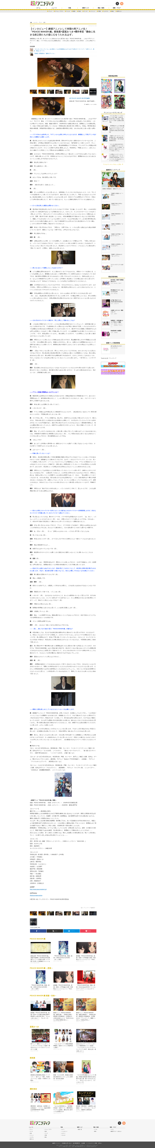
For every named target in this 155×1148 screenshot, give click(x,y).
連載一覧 (80, 1129)
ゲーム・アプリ (59, 11)
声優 (99, 11)
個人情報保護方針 (76, 1143)
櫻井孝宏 (33, 1089)
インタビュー (64, 1131)
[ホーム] (31, 22)
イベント (92, 11)
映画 (74, 11)
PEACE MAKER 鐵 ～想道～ (41, 968)
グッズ (85, 11)
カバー (63, 1129)
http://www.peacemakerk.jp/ (38, 889)
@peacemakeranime (36, 895)
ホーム (38, 8)
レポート (63, 1133)
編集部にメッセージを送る (91, 104)
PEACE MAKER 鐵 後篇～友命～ (43, 996)
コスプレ (106, 11)
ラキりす (63, 1135)
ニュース (54, 8)
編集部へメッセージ (56, 1143)
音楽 (79, 11)
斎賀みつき (34, 1027)
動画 (95, 1131)
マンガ (68, 11)
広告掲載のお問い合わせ (67, 1143)
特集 (69, 8)
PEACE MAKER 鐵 (37, 939)
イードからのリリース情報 (91, 1143)
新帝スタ (119, 11)
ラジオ (95, 1129)
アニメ (50, 11)
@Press (100, 1143)
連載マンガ (85, 8)
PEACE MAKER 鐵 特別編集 (80, 98)
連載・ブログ (117, 8)
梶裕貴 (32, 1058)
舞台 (112, 11)
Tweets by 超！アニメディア (108, 358)
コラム (112, 1129)
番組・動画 (101, 8)
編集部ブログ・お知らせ (116, 1131)
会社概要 (83, 1143)
